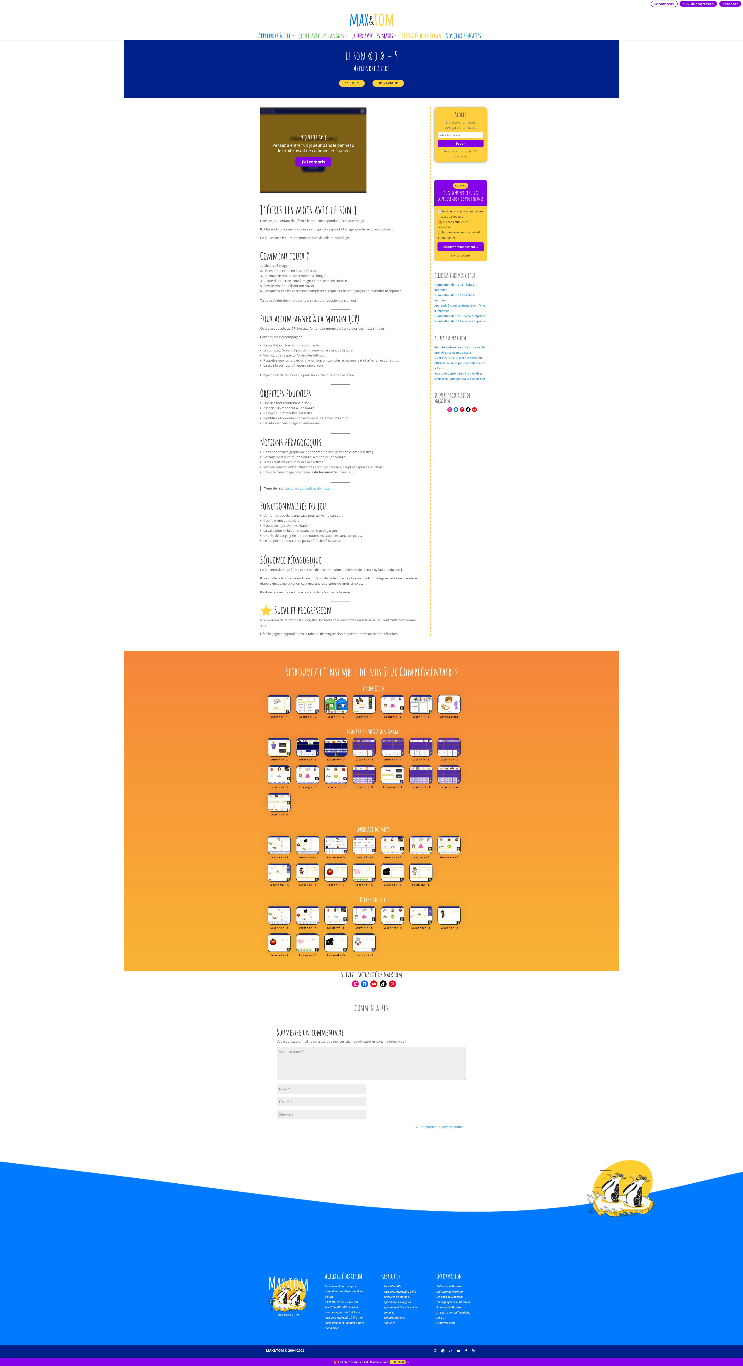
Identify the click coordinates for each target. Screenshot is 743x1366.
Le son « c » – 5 (364, 885)
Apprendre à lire (274, 37)
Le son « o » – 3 (336, 759)
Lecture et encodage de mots (307, 488)
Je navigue (388, 83)
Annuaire (389, 1323)
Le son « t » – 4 (449, 787)
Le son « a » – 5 (307, 759)
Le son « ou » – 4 (392, 787)
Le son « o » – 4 (307, 857)
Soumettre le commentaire (441, 1127)
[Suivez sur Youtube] (458, 1351)
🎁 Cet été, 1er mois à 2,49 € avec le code (371, 1362)
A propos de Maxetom (449, 1307)
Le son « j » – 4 (364, 716)
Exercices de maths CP (397, 1297)
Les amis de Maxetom (449, 1297)
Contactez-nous (445, 1323)
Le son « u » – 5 (364, 759)
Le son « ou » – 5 (279, 885)
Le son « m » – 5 (336, 787)
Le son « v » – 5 (279, 787)
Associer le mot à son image (373, 731)
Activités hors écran (421, 37)
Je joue (352, 83)
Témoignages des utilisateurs (453, 1302)
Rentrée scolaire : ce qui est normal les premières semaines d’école (344, 1291)
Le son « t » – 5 (335, 885)
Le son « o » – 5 (336, 857)
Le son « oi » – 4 (421, 787)
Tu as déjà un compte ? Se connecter (461, 153)
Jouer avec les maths (372, 37)
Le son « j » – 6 (421, 716)
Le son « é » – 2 (364, 857)
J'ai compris (313, 162)
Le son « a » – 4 (279, 857)
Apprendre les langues (397, 1302)
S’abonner (730, 4)
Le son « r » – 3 (364, 787)
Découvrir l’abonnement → (460, 247)
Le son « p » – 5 (307, 885)
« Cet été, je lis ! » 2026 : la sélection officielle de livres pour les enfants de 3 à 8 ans (460, 363)
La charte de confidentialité (453, 1312)
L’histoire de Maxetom (449, 1291)
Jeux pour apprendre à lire (400, 1291)
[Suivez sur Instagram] (443, 1351)
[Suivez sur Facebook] (466, 1351)
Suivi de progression (698, 4)
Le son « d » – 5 (392, 885)
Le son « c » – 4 (279, 814)
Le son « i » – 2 (279, 759)
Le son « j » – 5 (392, 716)
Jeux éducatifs (392, 1286)
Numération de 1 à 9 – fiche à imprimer (460, 316)
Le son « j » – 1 (279, 716)
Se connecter (664, 4)
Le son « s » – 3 (449, 759)
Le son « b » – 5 (421, 885)
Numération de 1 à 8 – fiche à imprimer (460, 321)
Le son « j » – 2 (307, 716)
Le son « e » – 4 (392, 759)
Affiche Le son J (449, 716)
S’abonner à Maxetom (449, 1286)
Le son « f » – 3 (421, 759)
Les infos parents (394, 1318)
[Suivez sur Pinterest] (435, 1351)
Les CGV (441, 1318)
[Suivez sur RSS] (474, 1351)
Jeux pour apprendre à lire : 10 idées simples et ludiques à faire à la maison (344, 1323)
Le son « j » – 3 (336, 716)
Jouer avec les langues (321, 37)
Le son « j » (372, 688)
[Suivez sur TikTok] (451, 1351)
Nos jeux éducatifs (463, 37)
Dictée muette (373, 899)
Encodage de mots (372, 829)
